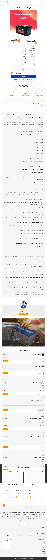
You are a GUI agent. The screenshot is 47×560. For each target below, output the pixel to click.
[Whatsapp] (25, 524)
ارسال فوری (23, 76)
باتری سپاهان (42, 549)
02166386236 (38, 531)
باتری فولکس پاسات (12, 484)
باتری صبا (43, 551)
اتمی (25, 48)
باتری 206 (43, 545)
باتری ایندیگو (24, 60)
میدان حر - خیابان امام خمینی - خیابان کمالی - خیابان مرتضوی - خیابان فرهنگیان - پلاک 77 (24, 535)
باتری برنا (43, 553)
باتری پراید (43, 542)
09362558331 (23, 313)
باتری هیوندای (14, 60)
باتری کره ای (20, 60)
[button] (44, 3)
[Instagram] (22, 524)
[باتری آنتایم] (5, 3)
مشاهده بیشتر (35, 497)
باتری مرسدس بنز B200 (34, 484)
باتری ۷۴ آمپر (24, 52)
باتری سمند (43, 547)
